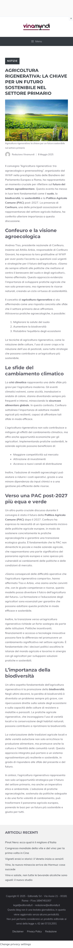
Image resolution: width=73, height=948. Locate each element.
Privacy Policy (34, 931)
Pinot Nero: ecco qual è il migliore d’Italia (30, 842)
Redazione (51, 931)
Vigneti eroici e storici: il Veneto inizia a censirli (34, 858)
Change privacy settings (15, 944)
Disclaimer (18, 931)
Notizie (12, 60)
